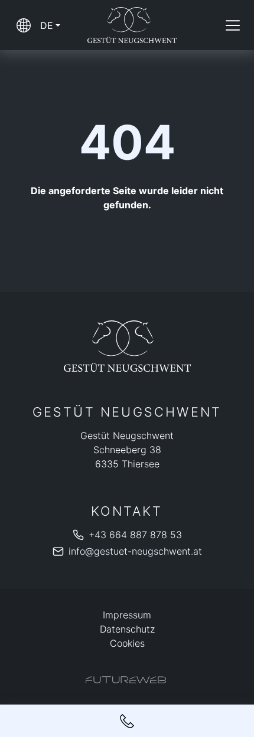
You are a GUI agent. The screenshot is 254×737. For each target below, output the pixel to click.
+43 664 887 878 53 (135, 535)
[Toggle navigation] (233, 25)
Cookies (127, 643)
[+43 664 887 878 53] (127, 721)
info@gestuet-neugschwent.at (135, 551)
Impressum (127, 615)
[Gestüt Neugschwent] (127, 346)
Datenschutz (127, 629)
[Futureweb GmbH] (125, 680)
